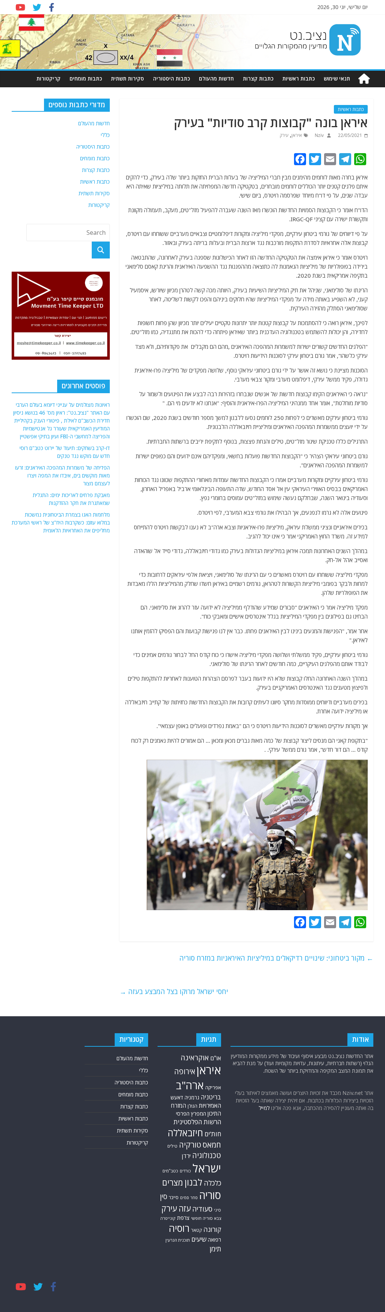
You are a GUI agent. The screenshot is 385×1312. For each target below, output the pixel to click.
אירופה (184, 1071)
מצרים (172, 1182)
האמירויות (210, 1105)
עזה (185, 1208)
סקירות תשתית (127, 78)
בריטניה (211, 1097)
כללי (105, 134)
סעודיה (202, 1209)
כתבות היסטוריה (171, 78)
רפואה (214, 1239)
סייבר (174, 1197)
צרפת (183, 1217)
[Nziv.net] (364, 79)
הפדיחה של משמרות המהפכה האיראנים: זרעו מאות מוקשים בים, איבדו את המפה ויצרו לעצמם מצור (62, 475)
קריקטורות (48, 78)
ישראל (206, 1168)
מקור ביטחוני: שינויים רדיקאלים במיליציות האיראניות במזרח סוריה (276, 957)
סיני (217, 1210)
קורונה (212, 1229)
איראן (296, 135)
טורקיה (190, 1144)
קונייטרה (168, 1218)
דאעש (177, 1097)
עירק (284, 135)
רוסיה (179, 1228)
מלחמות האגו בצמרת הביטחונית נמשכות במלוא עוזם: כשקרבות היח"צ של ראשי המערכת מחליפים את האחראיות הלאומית (61, 522)
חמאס (212, 1145)
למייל (264, 1107)
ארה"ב (190, 1085)
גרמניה (192, 1097)
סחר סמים (189, 1197)
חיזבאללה (185, 1133)
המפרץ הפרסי (191, 1113)
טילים (172, 1146)
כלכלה (212, 1182)
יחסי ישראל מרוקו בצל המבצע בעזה (174, 991)
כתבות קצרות (258, 78)
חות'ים (213, 1134)
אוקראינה (194, 1057)
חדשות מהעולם (216, 78)
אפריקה (213, 1087)
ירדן (186, 1156)
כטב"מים (170, 1171)
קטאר (196, 1230)
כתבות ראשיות (298, 78)
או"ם (215, 1058)
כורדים (185, 1171)
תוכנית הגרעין (177, 1240)
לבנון (193, 1182)
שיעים (198, 1239)
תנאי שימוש (337, 78)
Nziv (319, 135)
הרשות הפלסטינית (197, 1121)
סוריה (210, 1195)
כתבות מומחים (86, 78)
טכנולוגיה (206, 1155)
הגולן (192, 1106)
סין (163, 1196)
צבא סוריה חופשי (206, 1218)
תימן (215, 1248)
